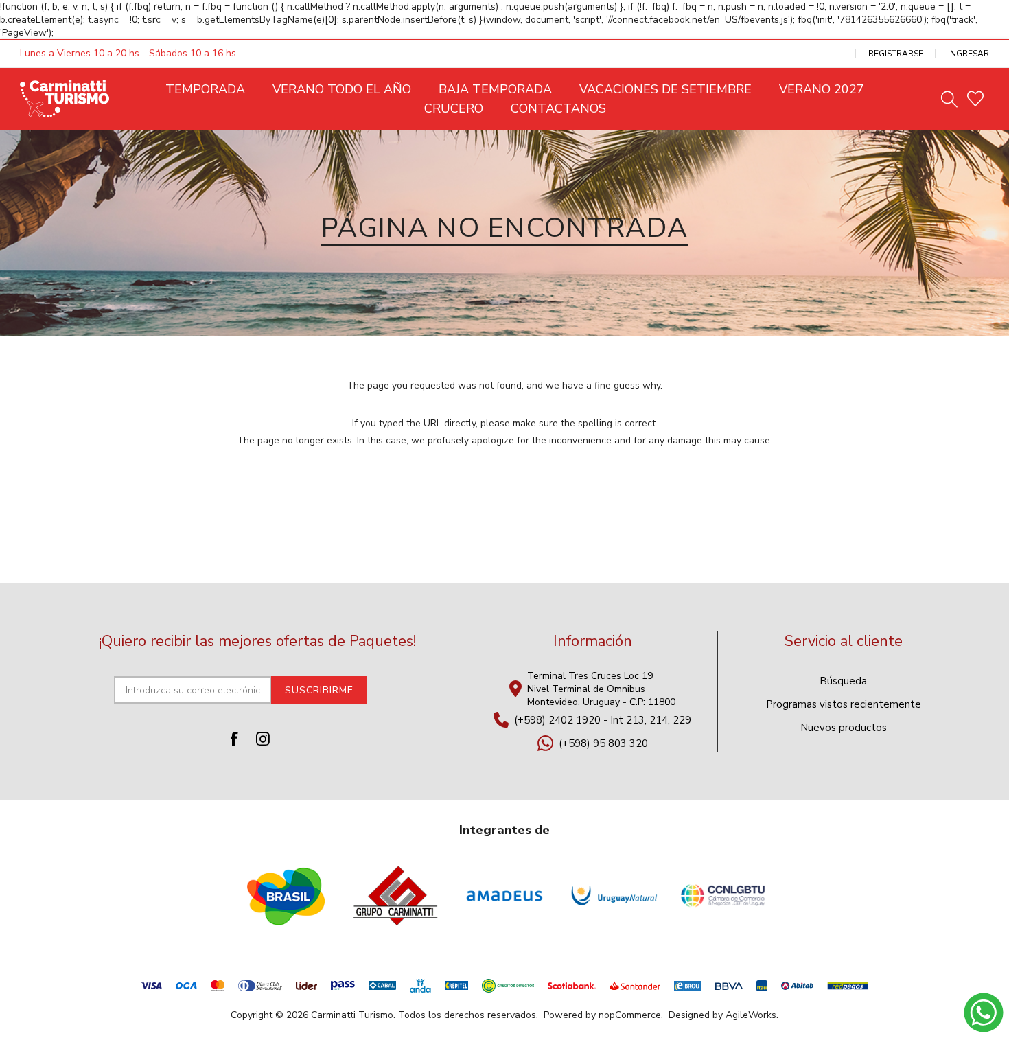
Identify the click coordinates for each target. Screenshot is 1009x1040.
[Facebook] (234, 739)
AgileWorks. (752, 1014)
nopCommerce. (631, 1014)
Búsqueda (843, 681)
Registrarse (895, 53)
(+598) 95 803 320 (603, 743)
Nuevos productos (843, 728)
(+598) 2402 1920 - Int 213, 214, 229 (602, 720)
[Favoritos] (975, 99)
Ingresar (968, 53)
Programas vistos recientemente (843, 704)
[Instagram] (263, 739)
